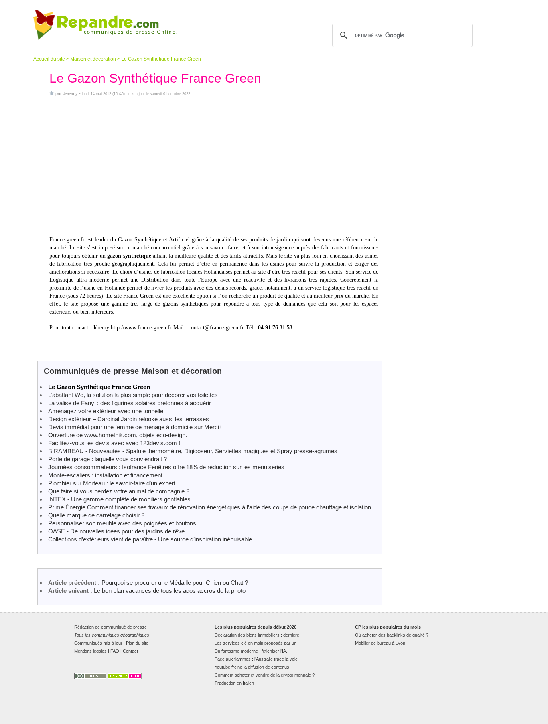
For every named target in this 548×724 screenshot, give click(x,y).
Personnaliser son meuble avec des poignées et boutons (122, 523)
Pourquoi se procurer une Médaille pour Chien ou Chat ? (174, 582)
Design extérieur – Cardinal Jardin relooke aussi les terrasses (128, 419)
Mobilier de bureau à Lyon (380, 643)
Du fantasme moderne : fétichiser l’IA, (251, 651)
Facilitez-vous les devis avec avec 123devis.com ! (114, 443)
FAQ (114, 651)
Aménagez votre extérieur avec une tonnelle (105, 411)
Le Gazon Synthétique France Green (99, 386)
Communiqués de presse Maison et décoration (133, 371)
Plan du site (137, 643)
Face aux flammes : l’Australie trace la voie (256, 659)
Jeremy (70, 93)
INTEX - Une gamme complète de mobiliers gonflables (119, 499)
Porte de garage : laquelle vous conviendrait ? (107, 459)
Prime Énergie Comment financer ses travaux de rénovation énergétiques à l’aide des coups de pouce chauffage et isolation (209, 507)
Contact (130, 651)
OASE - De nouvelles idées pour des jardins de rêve (116, 531)
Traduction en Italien (234, 683)
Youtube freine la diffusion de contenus (252, 667)
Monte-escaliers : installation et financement (105, 475)
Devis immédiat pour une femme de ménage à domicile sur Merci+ (135, 427)
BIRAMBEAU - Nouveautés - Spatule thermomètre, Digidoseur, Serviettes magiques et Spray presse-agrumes (192, 451)
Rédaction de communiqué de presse (110, 627)
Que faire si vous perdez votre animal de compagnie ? (118, 491)
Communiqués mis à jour (98, 643)
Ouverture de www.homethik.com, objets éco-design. (117, 435)
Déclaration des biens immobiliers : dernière (257, 635)
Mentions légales (90, 651)
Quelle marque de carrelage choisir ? (96, 515)
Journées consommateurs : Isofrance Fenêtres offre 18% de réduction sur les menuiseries (166, 467)
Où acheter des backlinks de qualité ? (391, 635)
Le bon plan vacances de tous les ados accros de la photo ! (171, 590)
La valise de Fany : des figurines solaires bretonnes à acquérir (129, 403)
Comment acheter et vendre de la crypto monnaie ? (265, 675)
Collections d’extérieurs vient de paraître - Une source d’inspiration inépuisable (150, 539)
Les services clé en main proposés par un (255, 643)
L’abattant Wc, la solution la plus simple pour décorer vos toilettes (133, 394)
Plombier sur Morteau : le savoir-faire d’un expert (111, 483)
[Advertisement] (213, 166)
